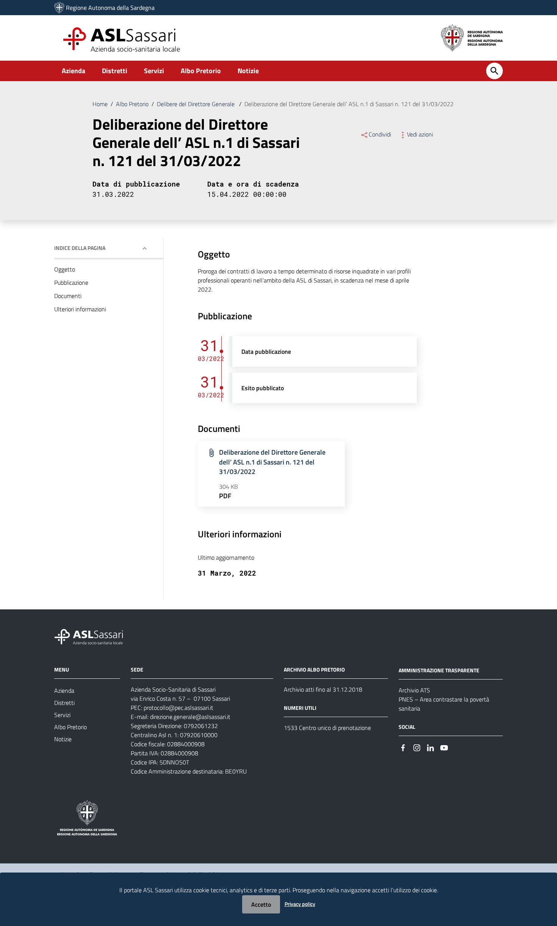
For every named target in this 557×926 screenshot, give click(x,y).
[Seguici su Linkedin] (430, 747)
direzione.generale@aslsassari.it (190, 716)
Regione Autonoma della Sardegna (110, 7)
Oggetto (64, 269)
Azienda (73, 71)
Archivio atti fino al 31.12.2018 (323, 689)
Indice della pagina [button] (79, 248)
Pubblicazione (71, 282)
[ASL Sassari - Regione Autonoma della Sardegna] (93, 636)
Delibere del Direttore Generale (196, 103)
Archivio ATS (414, 690)
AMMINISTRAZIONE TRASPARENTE (439, 670)
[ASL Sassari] (59, 7)
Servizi (154, 71)
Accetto (261, 904)
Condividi (380, 134)
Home (100, 103)
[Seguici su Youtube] (444, 747)
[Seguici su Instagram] (416, 747)
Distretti (114, 71)
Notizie (248, 71)
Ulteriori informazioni (80, 309)
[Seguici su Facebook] (403, 747)
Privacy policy (300, 904)
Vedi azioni (420, 134)
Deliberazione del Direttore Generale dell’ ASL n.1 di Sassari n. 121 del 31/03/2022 (272, 462)
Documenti (67, 295)
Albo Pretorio (201, 71)
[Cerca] (494, 71)
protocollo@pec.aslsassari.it (178, 707)
